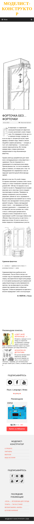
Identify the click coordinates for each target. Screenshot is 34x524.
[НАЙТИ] (31, 19)
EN (17, 393)
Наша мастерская (26, 122)
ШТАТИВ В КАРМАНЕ (11, 510)
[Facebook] (17, 382)
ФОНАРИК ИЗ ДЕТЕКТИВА (20, 351)
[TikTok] (22, 481)
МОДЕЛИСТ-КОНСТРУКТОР (17, 8)
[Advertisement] (17, 39)
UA (20, 393)
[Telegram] (10, 382)
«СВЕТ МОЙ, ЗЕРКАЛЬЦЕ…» (21, 335)
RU (14, 393)
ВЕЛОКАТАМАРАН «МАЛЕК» (13, 507)
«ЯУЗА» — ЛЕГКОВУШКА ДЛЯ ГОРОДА (17, 501)
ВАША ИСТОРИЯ (10, 457)
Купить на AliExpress (17, 429)
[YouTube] (24, 382)
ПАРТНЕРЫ (8, 451)
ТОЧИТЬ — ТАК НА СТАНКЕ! (14, 504)
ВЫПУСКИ (8, 454)
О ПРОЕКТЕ (8, 448)
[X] (17, 481)
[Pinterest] (17, 476)
